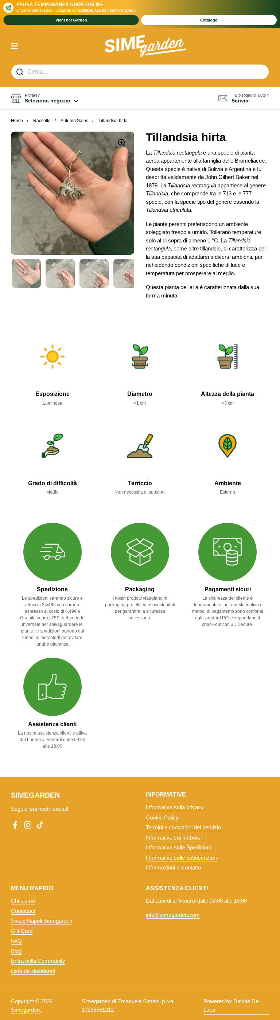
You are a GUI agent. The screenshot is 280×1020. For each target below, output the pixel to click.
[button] (44, 98)
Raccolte (42, 120)
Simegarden (25, 1010)
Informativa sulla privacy (175, 807)
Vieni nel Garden (71, 20)
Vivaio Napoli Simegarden (41, 921)
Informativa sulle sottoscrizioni (182, 857)
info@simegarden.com (173, 915)
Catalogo (209, 20)
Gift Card (21, 931)
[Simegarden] (145, 46)
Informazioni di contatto (173, 867)
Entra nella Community (38, 961)
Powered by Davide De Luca (230, 1005)
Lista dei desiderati (33, 971)
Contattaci (23, 911)
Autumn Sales (74, 120)
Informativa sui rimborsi (174, 837)
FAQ (16, 941)
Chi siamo (23, 901)
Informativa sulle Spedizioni (178, 847)
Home (17, 120)
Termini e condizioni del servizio (183, 827)
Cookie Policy (162, 817)
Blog (16, 951)
